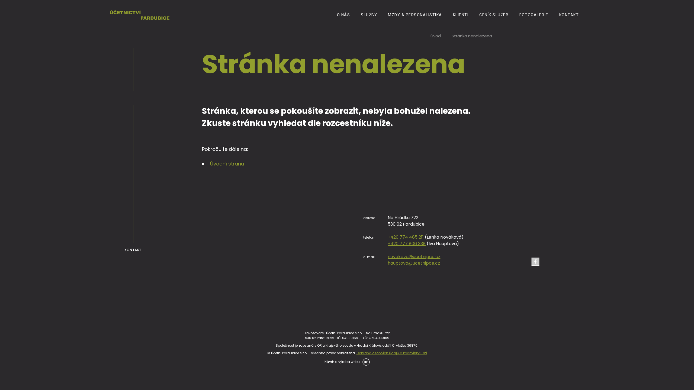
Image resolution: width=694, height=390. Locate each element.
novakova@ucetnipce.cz (414, 256)
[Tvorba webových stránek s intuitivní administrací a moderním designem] (365, 361)
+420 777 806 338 (407, 243)
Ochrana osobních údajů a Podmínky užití (391, 353)
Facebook (535, 262)
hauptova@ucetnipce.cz (414, 263)
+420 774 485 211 (406, 237)
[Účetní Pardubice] (139, 15)
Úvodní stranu (227, 163)
